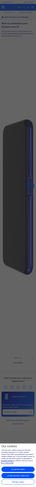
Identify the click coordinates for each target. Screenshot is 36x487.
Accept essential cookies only (18, 475)
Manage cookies (18, 482)
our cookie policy (7, 463)
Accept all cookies (18, 469)
